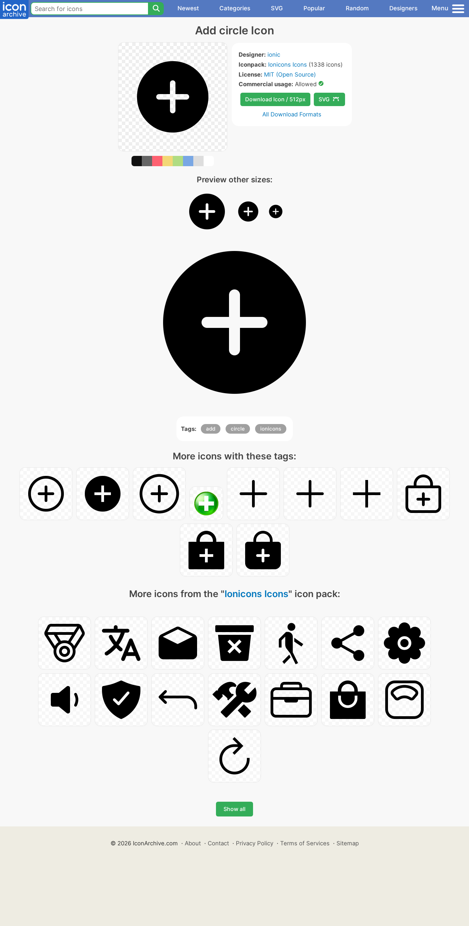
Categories (234, 8)
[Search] (156, 8)
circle (238, 428)
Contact (218, 843)
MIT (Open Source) (290, 74)
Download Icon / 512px (275, 99)
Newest (188, 8)
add (210, 428)
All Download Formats (291, 114)
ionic (273, 54)
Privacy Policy (254, 843)
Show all (234, 808)
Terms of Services (305, 843)
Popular (314, 8)
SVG (277, 8)
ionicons (270, 428)
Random (357, 8)
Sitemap (347, 843)
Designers (403, 8)
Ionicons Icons (287, 64)
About (193, 843)
